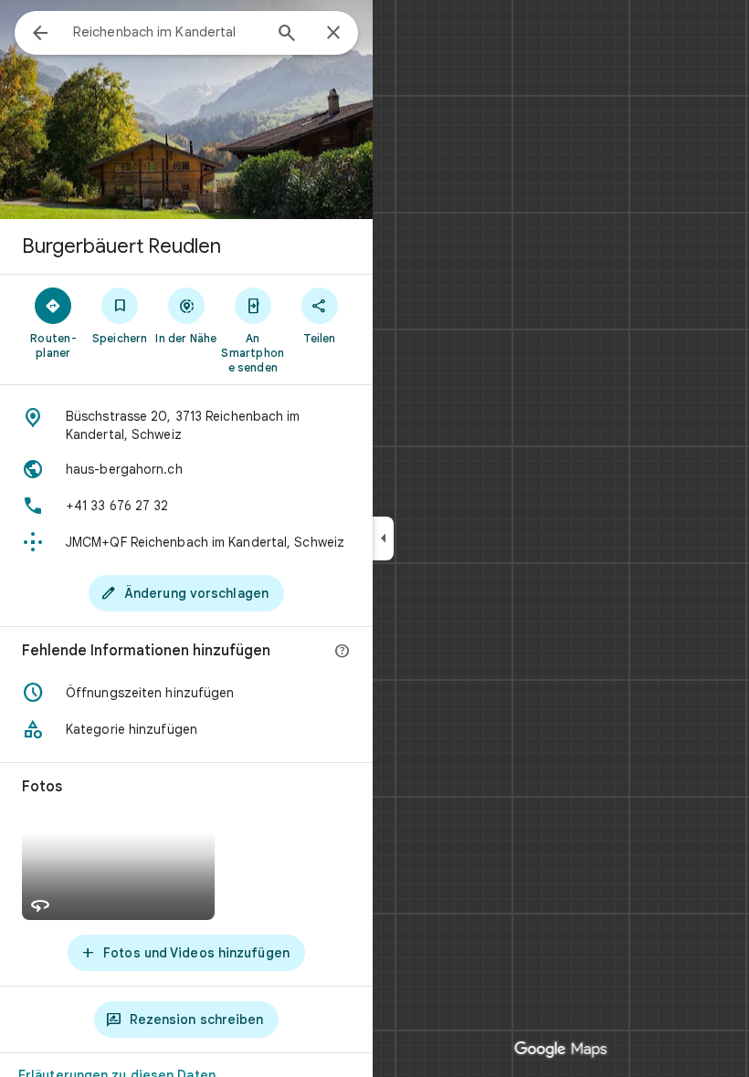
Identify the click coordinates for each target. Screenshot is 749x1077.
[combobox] (167, 32)
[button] (186, 692)
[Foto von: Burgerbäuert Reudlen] (186, 109)
